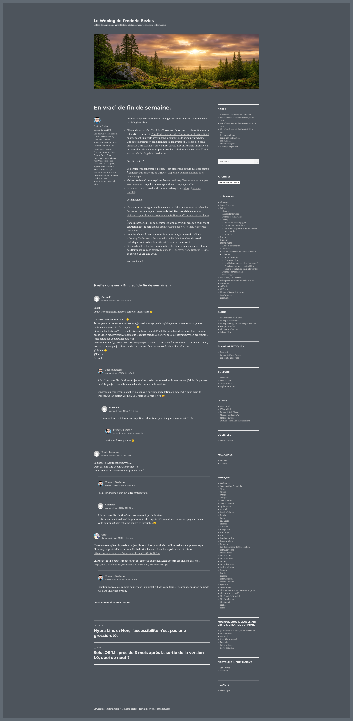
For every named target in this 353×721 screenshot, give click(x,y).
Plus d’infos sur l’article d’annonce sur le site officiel (180, 134)
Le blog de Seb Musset (229, 412)
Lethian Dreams (227, 550)
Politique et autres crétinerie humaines (237, 280)
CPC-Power (225, 668)
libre (111, 161)
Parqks (223, 573)
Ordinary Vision (227, 567)
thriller (106, 175)
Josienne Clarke (227, 541)
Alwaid (223, 492)
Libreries (98, 139)
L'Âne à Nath (225, 409)
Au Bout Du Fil (226, 633)
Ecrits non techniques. (230, 138)
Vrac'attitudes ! (108, 145)
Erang (222, 518)
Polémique (224, 298)
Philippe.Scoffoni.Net (229, 329)
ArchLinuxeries (231, 257)
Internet (226, 249)
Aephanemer (225, 483)
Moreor (223, 561)
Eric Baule (224, 521)
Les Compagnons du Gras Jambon (235, 547)
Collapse (223, 498)
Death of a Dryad (227, 512)
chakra (108, 149)
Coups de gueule (227, 205)
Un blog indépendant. (229, 146)
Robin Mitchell (226, 645)
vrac (106, 178)
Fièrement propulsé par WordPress (154, 709)
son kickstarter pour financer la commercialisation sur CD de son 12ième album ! (168, 215)
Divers (223, 237)
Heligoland (225, 529)
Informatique (107, 137)
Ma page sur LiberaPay (230, 415)
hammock (98, 158)
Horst (222, 535)
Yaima (222, 605)
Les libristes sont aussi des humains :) (241, 263)
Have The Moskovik (228, 639)
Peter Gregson (226, 579)
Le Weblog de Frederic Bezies (124, 20)
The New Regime (227, 599)
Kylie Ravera (225, 381)
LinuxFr (223, 460)
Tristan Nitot (225, 332)
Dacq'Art (224, 352)
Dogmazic (224, 636)
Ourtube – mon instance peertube (235, 421)
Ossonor (224, 570)
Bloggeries (224, 202)
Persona (223, 576)
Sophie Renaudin (227, 386)
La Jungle (224, 544)
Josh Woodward (101, 161)
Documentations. (227, 135)
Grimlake (224, 527)
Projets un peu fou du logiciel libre (239, 266)
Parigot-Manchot (228, 326)
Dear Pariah (195, 207)
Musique (107, 142)
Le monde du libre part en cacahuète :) (239, 251)
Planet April (225, 690)
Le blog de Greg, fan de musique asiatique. (238, 323)
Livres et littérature (230, 214)
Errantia (223, 524)
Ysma (222, 608)
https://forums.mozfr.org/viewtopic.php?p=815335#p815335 (127, 553)
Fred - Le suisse (110, 452)
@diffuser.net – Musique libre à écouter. (237, 630)
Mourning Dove (227, 564)
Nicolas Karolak (101, 169)
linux (104, 164)
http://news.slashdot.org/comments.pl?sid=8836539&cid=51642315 (131, 564)
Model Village (226, 553)
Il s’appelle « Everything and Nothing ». (181, 250)
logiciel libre (99, 166)
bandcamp (99, 149)
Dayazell (223, 509)
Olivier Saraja (226, 383)
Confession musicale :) (235, 225)
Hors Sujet (224, 532)
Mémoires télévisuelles (232, 217)
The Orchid (225, 602)
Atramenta (224, 378)
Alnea (222, 489)
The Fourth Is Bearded (230, 596)
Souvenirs (224, 283)
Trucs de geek (228, 275)
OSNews (223, 463)
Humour (224, 240)
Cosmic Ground (227, 503)
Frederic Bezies (101, 126)
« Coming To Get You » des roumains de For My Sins (155, 238)
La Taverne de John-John (231, 318)
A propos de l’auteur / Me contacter (235, 115)
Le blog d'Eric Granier (229, 321)
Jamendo (224, 642)
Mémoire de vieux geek (232, 272)
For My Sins (106, 155)
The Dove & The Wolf (229, 593)
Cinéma (225, 211)
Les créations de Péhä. (229, 358)
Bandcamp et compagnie (105, 134)
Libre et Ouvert (226, 441)
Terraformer (225, 587)
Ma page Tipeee (227, 418)
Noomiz (228, 234)
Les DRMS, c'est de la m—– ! (233, 278)
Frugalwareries (231, 260)
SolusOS (104, 172)
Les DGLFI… (225, 141)
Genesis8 (224, 671)
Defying (223, 515)
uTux (186, 188)
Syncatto (224, 585)
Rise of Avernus (227, 582)
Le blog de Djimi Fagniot (230, 355)
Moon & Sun (225, 556)
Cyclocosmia (225, 506)
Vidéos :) (224, 289)
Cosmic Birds (226, 501)
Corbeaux (98, 152)
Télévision (224, 286)
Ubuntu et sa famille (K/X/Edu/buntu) (241, 269)
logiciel (111, 164)
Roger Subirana (227, 648)
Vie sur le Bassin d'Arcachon (232, 292)
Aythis (223, 495)
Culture (97, 137)
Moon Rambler (226, 558)
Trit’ (104, 534)
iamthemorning (227, 538)
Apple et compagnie (231, 246)
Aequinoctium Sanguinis (231, 486)
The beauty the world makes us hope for (237, 590)
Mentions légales (227, 144)
